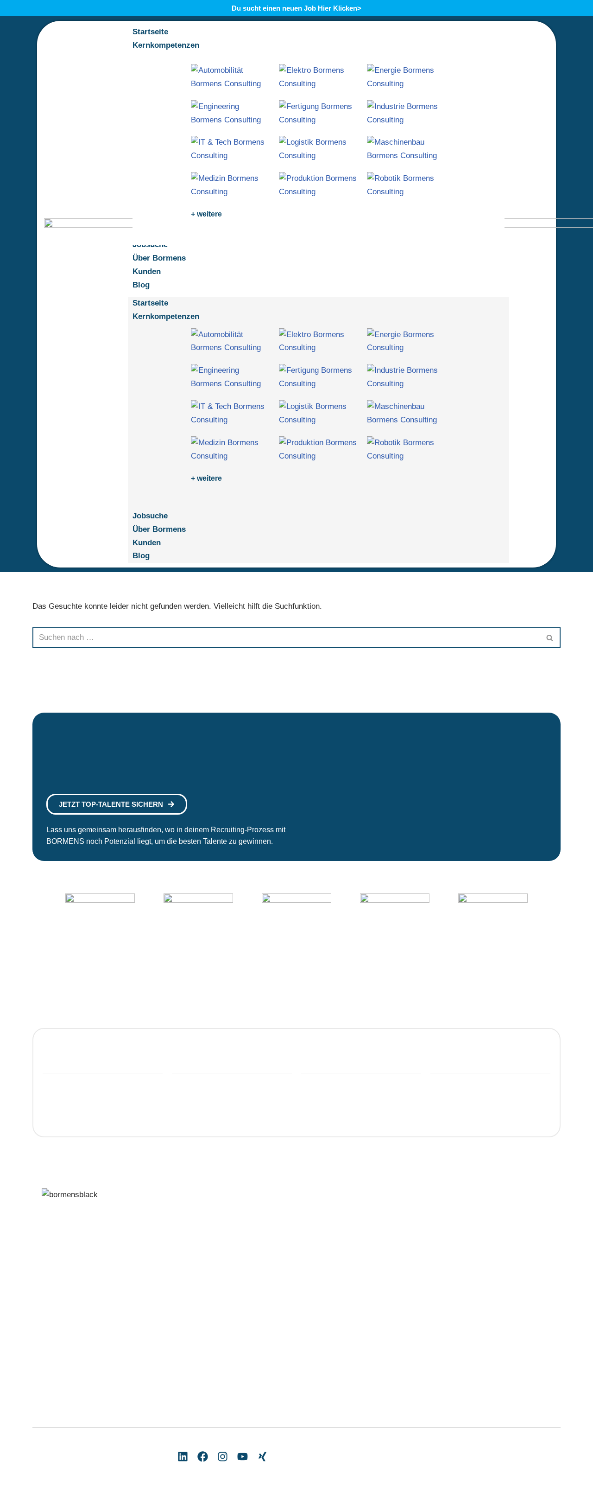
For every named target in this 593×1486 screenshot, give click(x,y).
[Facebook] (202, 1456)
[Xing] (262, 1456)
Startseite (150, 303)
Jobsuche (150, 515)
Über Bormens (159, 529)
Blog (141, 555)
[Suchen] (550, 637)
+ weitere (206, 214)
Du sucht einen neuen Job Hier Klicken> (296, 8)
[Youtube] (242, 1456)
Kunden (146, 542)
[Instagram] (222, 1456)
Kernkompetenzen (165, 316)
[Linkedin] (182, 1456)
